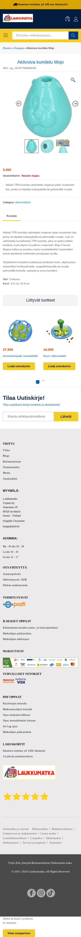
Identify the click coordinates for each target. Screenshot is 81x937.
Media (6, 472)
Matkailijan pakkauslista (17, 633)
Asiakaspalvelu (12, 573)
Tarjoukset (55, 842)
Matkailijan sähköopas (16, 639)
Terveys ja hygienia (33, 842)
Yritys (6, 450)
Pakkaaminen (11, 842)
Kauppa (19, 48)
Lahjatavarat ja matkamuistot (20, 833)
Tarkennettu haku (61, 862)
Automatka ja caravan (16, 828)
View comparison (19, 933)
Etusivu (7, 48)
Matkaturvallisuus (62, 828)
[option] (47, 107)
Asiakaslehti (10, 478)
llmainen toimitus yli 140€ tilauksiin (24, 750)
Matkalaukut (53, 838)
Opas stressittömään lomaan (19, 720)
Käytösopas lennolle (15, 703)
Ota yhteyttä (23, 862)
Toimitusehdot (11, 467)
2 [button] (43, 382)
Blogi (6, 455)
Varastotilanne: (12, 175)
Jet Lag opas (10, 726)
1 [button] (38, 382)
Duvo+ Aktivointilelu (54, 355)
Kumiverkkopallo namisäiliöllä (20, 355)
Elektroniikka (40, 828)
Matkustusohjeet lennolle (17, 709)
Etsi (73, 35)
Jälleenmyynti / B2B (15, 579)
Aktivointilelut (23, 202)
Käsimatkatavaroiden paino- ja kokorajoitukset (30, 627)
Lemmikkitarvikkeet (15, 838)
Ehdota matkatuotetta (15, 585)
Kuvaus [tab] (12, 215)
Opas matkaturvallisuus (16, 714)
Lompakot (36, 838)
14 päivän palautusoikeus (18, 756)
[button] (20, 341)
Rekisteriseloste (12, 461)
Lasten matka (48, 833)
